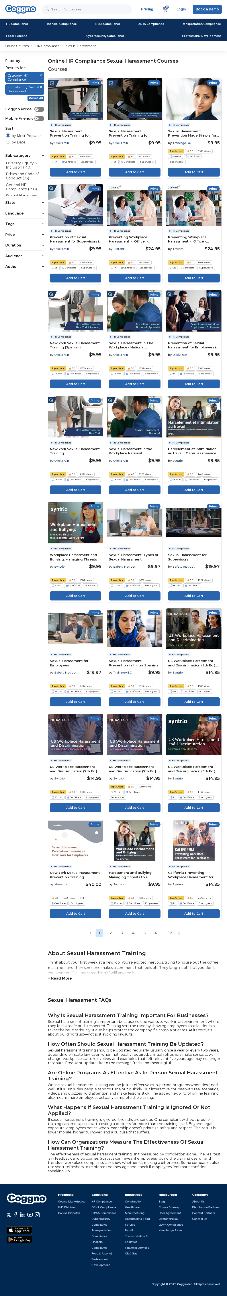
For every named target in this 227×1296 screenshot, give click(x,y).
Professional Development (201, 36)
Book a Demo (207, 9)
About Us (198, 1201)
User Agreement (170, 1213)
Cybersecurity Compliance (105, 36)
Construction (133, 1201)
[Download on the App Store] (29, 1230)
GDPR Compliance (171, 1224)
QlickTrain (61, 143)
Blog (162, 1201)
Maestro (60, 884)
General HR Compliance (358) (21, 187)
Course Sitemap (169, 1207)
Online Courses (17, 46)
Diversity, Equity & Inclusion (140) (21, 165)
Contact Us (199, 1219)
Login (181, 9)
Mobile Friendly (21, 118)
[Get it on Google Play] (29, 1239)
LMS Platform (67, 1207)
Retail (129, 1230)
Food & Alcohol (17, 36)
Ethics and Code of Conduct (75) (22, 176)
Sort (9, 128)
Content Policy (168, 1219)
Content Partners (203, 1213)
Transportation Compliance (201, 24)
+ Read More (60, 978)
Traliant (118, 248)
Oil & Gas (131, 1253)
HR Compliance (17, 24)
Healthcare (132, 1207)
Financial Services (137, 1248)
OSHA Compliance (150, 24)
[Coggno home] (20, 9)
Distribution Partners (206, 1207)
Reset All (36, 98)
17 (170, 933)
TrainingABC (181, 143)
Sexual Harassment (81, 46)
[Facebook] (15, 1214)
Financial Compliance (61, 24)
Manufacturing (135, 1213)
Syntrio (177, 460)
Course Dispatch (69, 1213)
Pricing (147, 9)
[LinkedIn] (22, 1214)
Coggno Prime (21, 109)
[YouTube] (30, 1214)
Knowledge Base (170, 1230)
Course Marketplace (72, 1201)
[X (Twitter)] (9, 1215)
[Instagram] (37, 1214)
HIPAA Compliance (107, 24)
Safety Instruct (124, 566)
